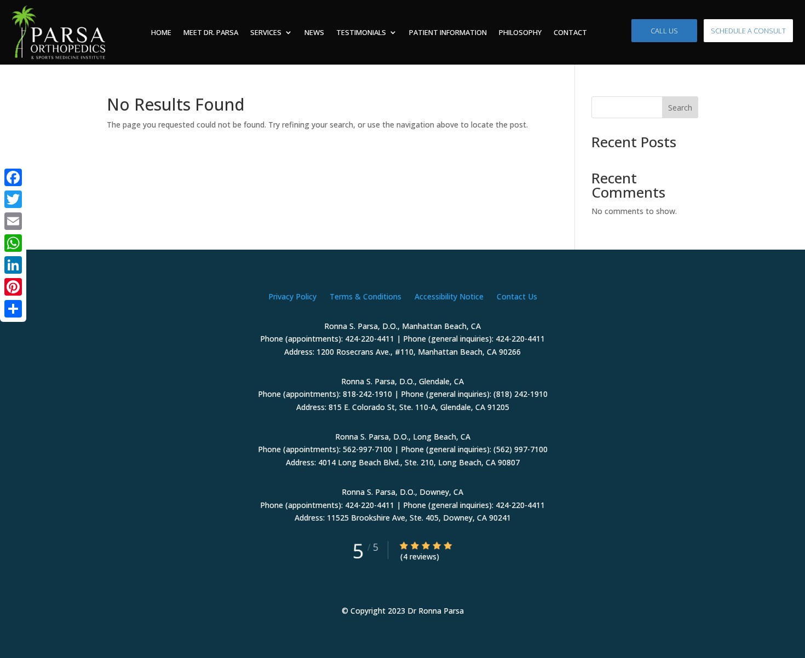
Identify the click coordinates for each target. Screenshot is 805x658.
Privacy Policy (292, 296)
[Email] (13, 221)
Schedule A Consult (748, 31)
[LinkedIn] (13, 265)
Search (680, 107)
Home (161, 32)
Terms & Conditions (365, 296)
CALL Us (664, 31)
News (314, 32)
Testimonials (361, 32)
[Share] (13, 309)
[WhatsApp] (13, 243)
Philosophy (520, 32)
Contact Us (517, 296)
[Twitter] (13, 199)
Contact (570, 32)
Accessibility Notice (449, 296)
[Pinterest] (13, 287)
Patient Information (448, 32)
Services (265, 32)
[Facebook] (13, 177)
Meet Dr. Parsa (210, 32)
